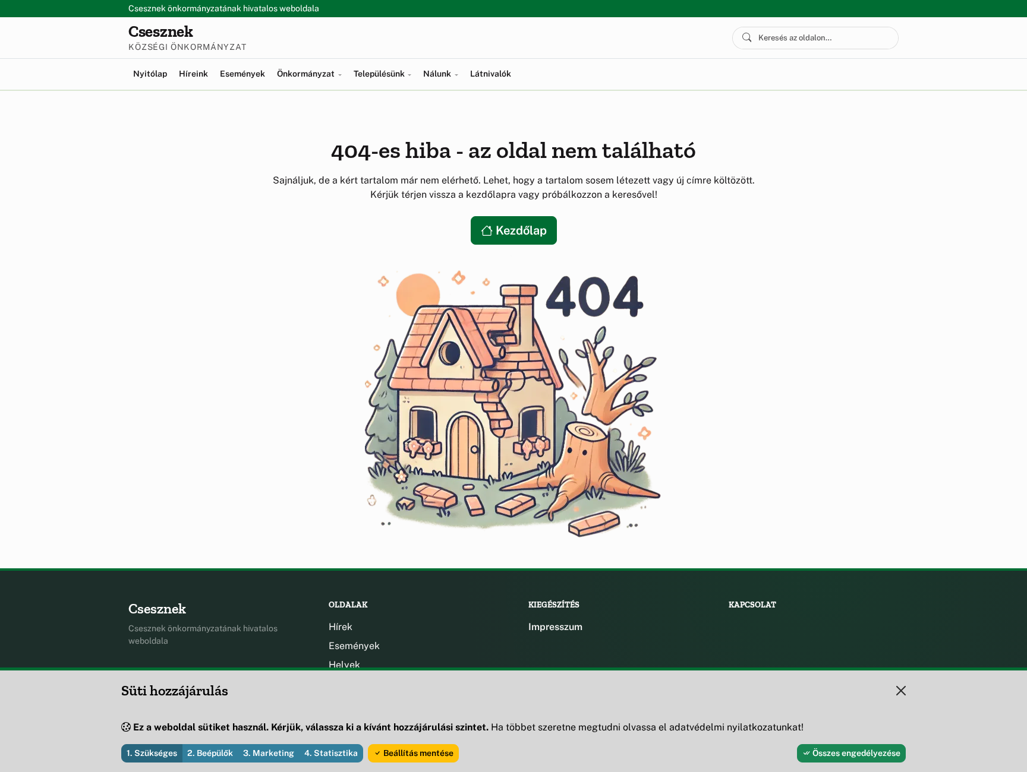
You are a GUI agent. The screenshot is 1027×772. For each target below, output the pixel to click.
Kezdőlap (520, 230)
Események (242, 73)
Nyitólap (150, 73)
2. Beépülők (210, 753)
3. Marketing (268, 753)
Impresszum (555, 626)
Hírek (340, 626)
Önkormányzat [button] (306, 73)
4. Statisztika (331, 753)
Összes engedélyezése (855, 753)
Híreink (193, 73)
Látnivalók (490, 73)
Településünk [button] (380, 73)
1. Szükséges (152, 753)
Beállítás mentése (417, 753)
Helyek (344, 664)
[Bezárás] (901, 690)
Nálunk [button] (438, 73)
